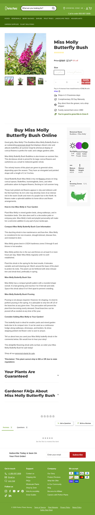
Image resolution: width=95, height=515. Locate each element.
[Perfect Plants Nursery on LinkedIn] (10, 495)
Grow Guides (31, 495)
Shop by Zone (31, 488)
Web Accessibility (32, 491)
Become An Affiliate (55, 491)
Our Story (51, 474)
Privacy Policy (65, 507)
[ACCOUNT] (87, 8)
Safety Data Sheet (46, 510)
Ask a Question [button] (65, 423)
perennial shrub (23, 145)
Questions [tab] (21, 427)
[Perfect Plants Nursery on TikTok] (6, 495)
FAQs (28, 481)
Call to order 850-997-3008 (79, 14)
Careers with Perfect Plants (58, 495)
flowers (42, 179)
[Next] (44, 81)
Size (56, 67)
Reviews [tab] (6, 427)
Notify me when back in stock (85, 81)
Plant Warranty (53, 507)
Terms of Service (40, 507)
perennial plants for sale (25, 353)
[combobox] (39, 8)
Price (56, 61)
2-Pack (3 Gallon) (74, 72)
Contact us (30, 474)
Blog (49, 488)
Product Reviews (54, 477)
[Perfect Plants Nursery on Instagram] (6, 491)
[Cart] (90, 8)
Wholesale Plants (32, 484)
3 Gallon (59, 72)
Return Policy (76, 507)
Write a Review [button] (85, 423)
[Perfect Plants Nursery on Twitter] (18, 491)
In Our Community (55, 484)
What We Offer (53, 481)
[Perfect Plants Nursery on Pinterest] (22, 491)
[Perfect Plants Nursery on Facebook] (10, 491)
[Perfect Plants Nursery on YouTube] (14, 491)
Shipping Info (31, 477)
